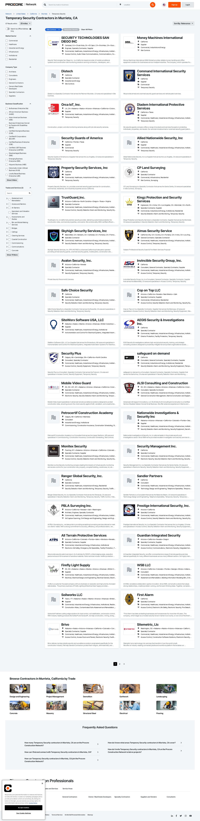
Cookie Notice (33, 803)
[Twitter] (181, 816)
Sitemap (90, 815)
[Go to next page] (124, 664)
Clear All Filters (86, 29)
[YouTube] (190, 816)
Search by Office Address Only (19, 30)
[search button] (152, 4)
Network (31, 4)
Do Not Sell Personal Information (75, 815)
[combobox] (136, 5)
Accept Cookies (23, 807)
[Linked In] (172, 816)
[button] (6, 40)
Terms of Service (57, 815)
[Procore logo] (14, 4)
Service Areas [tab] (67, 789)
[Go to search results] (29, 193)
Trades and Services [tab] (51, 789)
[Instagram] (186, 816)
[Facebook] (176, 816)
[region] (23, 800)
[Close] (42, 783)
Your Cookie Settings (23, 813)
